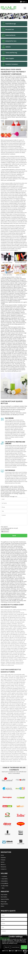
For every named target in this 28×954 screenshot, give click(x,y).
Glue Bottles (4, 897)
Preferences (19, 950)
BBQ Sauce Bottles (7, 262)
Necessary (6, 950)
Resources (3, 866)
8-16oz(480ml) (4, 883)
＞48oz (2, 888)
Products (3, 860)
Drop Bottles (4, 894)
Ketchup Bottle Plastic (20, 262)
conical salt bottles (7, 275)
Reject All (7, 947)
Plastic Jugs (3, 901)
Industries (3, 857)
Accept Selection (15, 947)
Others (2, 906)
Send (14, 535)
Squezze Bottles (5, 899)
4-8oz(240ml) (4, 881)
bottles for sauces (20, 275)
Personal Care (9, 29)
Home (2, 855)
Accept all (24, 947)
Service (2, 862)
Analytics (13, 950)
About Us (3, 864)
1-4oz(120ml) (4, 878)
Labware (8, 47)
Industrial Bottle (10, 35)
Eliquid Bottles (4, 904)
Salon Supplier (9, 58)
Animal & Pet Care (10, 41)
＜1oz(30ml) (4, 876)
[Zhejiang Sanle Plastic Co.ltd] (8, 8)
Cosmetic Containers (11, 64)
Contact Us (3, 869)
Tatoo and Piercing (11, 52)
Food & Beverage (10, 23)
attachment (5, 531)
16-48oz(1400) (4, 885)
